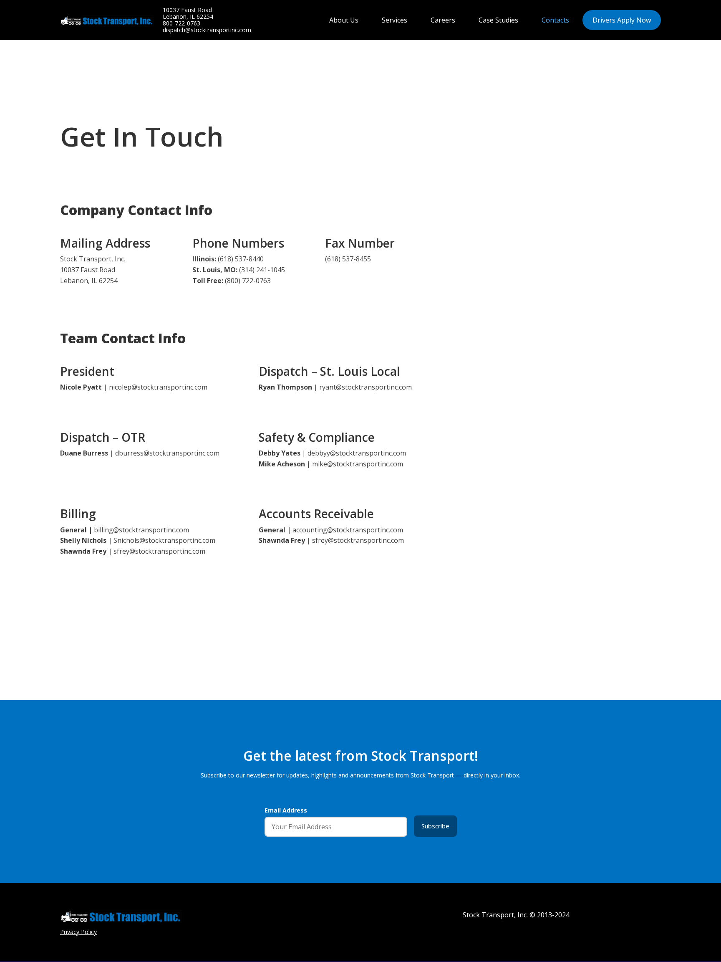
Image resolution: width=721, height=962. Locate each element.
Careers (443, 20)
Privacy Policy (78, 932)
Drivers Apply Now (621, 20)
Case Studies (498, 20)
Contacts (555, 20)
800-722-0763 (181, 23)
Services (394, 20)
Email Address (286, 810)
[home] (111, 20)
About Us (343, 20)
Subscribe (435, 826)
